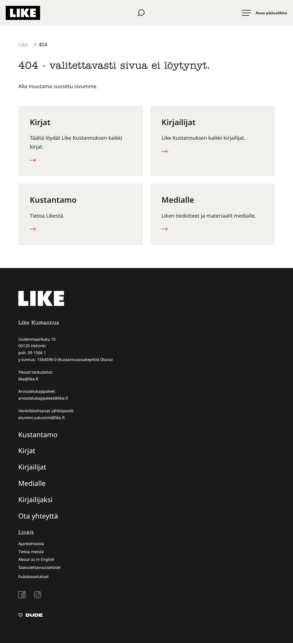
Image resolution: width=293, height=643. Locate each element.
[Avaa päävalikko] (264, 13)
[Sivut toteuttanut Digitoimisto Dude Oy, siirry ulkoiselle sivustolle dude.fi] (30, 616)
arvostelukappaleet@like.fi (43, 398)
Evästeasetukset (33, 576)
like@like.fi (28, 379)
